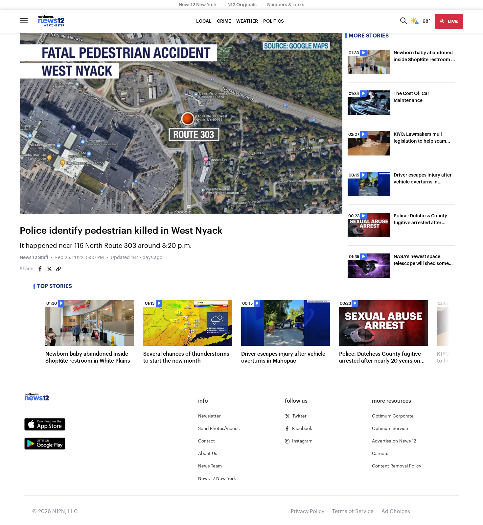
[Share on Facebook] (40, 269)
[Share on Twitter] (49, 269)
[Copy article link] (58, 269)
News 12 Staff (34, 257)
